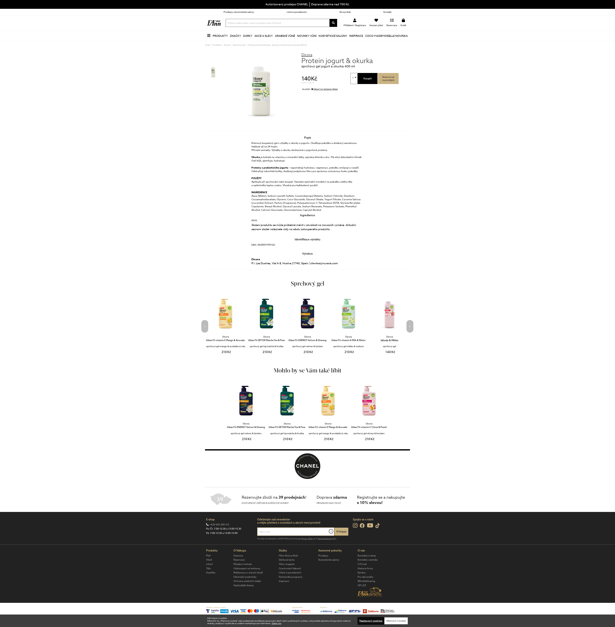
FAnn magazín (287, 564)
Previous (204, 326)
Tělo (208, 568)
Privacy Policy (307, 538)
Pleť (208, 555)
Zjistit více (276, 623)
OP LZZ (362, 585)
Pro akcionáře (365, 577)
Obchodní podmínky (245, 577)
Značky (235, 36)
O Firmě (362, 564)
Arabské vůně (285, 36)
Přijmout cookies (396, 620)
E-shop (210, 519)
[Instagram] (355, 525)
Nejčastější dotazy (244, 585)
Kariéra (361, 572)
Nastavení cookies (370, 621)
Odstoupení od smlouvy (247, 568)
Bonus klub (345, 11)
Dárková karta (287, 560)
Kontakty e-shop (367, 555)
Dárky (247, 36)
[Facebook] (362, 525)
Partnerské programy (291, 577)
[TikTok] (377, 525)
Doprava (238, 555)
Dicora (306, 54)
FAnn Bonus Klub (288, 555)
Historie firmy (365, 568)
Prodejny (323, 555)
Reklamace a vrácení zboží (248, 572)
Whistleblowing (366, 581)
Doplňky (210, 572)
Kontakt (387, 11)
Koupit (367, 78)
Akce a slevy (263, 36)
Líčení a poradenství (297, 11)
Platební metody (243, 564)
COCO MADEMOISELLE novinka (386, 36)
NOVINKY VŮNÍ (306, 36)
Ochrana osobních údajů (247, 581)
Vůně (209, 560)
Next (409, 326)
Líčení (209, 564)
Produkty (220, 36)
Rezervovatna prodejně (388, 78)
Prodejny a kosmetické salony (239, 11)
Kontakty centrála (367, 560)
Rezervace (239, 560)
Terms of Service (324, 538)
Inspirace (356, 36)
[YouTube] (370, 525)
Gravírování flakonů (290, 568)
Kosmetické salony (333, 36)
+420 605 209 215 (219, 524)
